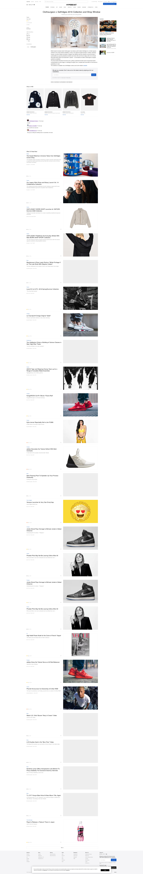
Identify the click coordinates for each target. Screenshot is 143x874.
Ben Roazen (29, 28)
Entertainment (29, 340)
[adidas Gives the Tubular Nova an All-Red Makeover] (80, 671)
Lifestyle (70, 7)
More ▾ (62, 847)
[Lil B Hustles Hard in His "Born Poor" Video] (80, 751)
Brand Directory (53, 855)
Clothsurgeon (33, 46)
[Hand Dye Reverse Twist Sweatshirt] (71, 99)
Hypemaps (75, 855)
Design (60, 7)
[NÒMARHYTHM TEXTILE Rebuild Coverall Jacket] (53, 99)
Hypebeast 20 (40, 858)
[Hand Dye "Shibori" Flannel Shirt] (35, 99)
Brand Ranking (52, 854)
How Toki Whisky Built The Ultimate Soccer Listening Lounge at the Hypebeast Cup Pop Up (111, 46)
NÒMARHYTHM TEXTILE (30, 111)
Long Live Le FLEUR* (110, 52)
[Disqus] (62, 133)
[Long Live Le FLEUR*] (103, 53)
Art (57, 7)
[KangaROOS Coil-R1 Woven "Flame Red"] (80, 404)
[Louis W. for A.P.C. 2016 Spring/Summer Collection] (80, 298)
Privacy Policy (68, 77)
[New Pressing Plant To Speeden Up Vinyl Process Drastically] (80, 484)
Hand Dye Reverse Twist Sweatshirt (68, 113)
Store (96, 7)
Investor (86, 858)
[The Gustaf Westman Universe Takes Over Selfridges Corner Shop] (80, 165)
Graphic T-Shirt (83, 113)
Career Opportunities (89, 857)
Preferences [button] (68, 870)
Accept (105, 870)
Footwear (52, 7)
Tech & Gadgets (29, 500)
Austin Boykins (30, 319)
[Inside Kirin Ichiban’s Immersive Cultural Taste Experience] (108, 26)
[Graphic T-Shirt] (89, 99)
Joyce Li (29, 164)
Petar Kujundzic (30, 268)
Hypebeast (75, 854)
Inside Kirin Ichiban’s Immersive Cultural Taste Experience (107, 33)
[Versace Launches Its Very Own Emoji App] (80, 511)
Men (62, 854)
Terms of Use (63, 77)
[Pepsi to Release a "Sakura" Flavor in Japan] (80, 831)
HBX (74, 858)
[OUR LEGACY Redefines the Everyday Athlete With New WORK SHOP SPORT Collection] (80, 245)
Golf (62, 858)
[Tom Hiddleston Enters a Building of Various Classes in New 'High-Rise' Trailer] (80, 351)
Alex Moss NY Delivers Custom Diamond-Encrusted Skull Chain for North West (111, 40)
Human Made (83, 111)
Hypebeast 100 (41, 857)
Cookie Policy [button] (45, 870)
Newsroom (87, 855)
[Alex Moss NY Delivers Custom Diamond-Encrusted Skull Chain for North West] (103, 40)
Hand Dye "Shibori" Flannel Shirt (32, 113)
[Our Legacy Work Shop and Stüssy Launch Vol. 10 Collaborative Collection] (80, 191)
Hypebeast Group (88, 854)
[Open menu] (27, 4)
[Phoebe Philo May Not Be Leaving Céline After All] (80, 564)
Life (62, 857)
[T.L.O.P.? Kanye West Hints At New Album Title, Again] (80, 804)
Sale (62, 861)
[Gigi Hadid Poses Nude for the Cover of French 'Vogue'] (80, 644)
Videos (74, 7)
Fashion (47, 7)
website (85, 65)
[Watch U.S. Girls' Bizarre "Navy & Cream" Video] (80, 724)
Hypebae (75, 857)
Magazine (84, 7)
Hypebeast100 (90, 7)
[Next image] (95, 32)
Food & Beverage (29, 820)
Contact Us (87, 863)
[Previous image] (53, 32)
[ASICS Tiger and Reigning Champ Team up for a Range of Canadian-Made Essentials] (80, 378)
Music (65, 7)
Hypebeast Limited (31, 872)
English (115, 872)
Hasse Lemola (30, 374)
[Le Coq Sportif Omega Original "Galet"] (80, 324)
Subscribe (93, 74)
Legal (86, 861)
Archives (63, 860)
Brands (79, 7)
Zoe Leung (29, 216)
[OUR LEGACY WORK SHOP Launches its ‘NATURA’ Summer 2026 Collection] (80, 218)
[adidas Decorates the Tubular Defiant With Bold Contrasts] (80, 458)
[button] (28, 24)
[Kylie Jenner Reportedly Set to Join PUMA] (80, 431)
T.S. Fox (29, 293)
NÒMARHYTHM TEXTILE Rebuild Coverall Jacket (52, 113)
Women (63, 855)
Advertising (87, 860)
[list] (74, 32)
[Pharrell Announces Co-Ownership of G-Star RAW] (80, 698)
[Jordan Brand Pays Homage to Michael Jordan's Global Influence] (80, 538)
